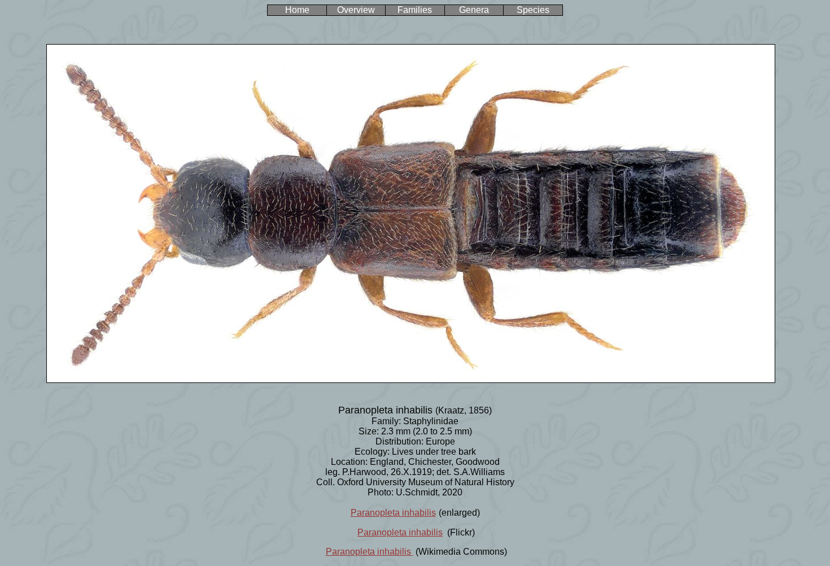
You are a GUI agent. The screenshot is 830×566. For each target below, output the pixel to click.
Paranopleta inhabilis (393, 512)
